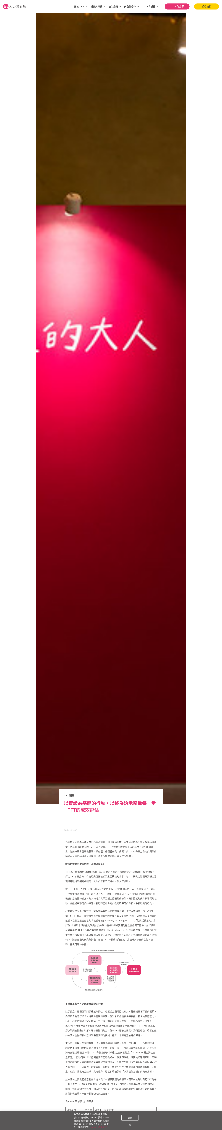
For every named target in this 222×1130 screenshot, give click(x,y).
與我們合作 (130, 6)
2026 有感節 (148, 6)
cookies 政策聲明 (98, 1127)
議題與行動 (96, 6)
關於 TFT (79, 6)
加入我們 (113, 6)
